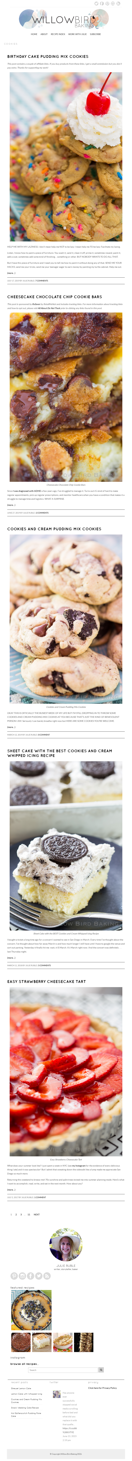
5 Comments (44, 965)
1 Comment (40, 1197)
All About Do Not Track (49, 308)
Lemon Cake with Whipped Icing (26, 1394)
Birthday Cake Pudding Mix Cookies (48, 56)
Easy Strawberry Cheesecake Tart (46, 981)
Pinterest (107, 3)
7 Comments (41, 281)
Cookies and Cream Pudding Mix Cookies (54, 529)
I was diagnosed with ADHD (27, 491)
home (34, 34)
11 (29, 1214)
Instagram (113, 3)
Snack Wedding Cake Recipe (25, 1408)
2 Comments (42, 513)
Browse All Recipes (23, 1363)
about (44, 34)
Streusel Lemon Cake (21, 1388)
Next (37, 1214)
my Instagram (78, 1166)
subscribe (95, 34)
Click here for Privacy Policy (102, 1388)
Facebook (102, 3)
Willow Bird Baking (69, 1458)
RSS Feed (118, 3)
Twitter (96, 3)
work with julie (77, 34)
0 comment (44, 735)
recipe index (58, 34)
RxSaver (36, 304)
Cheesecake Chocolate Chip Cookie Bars (54, 296)
